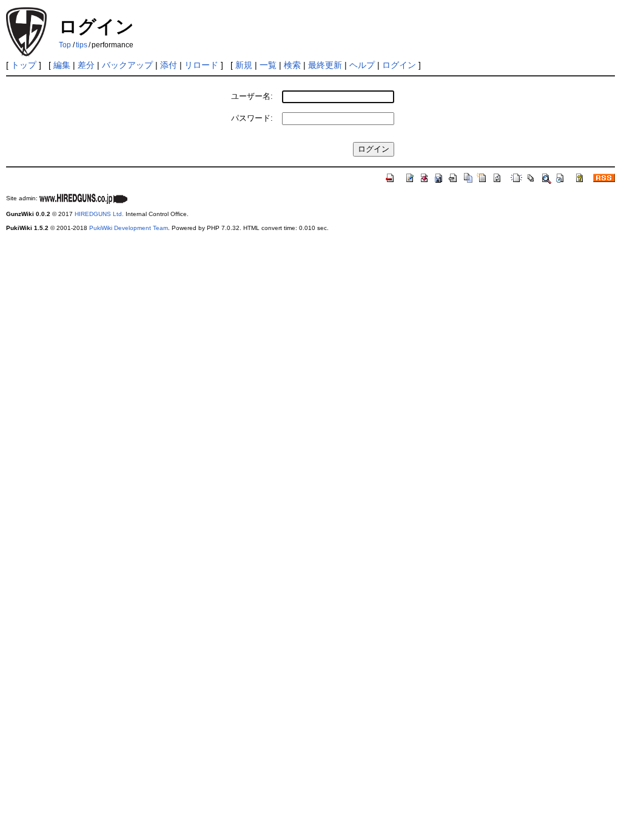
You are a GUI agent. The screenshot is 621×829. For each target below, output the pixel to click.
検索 (292, 65)
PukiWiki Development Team (128, 228)
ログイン (399, 65)
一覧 (268, 65)
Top (65, 45)
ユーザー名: (252, 96)
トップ (23, 65)
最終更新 (325, 65)
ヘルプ (362, 65)
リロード (201, 65)
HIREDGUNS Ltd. (99, 214)
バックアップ (127, 65)
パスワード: (252, 118)
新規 (243, 65)
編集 (61, 65)
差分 (86, 65)
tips (81, 45)
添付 (168, 65)
